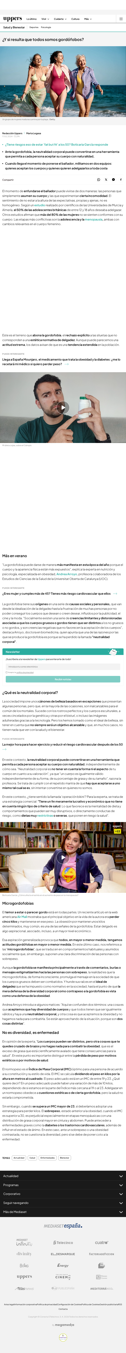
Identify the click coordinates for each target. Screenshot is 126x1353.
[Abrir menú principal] (121, 18)
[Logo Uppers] (24, 1277)
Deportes (34, 27)
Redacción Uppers (12, 133)
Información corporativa (25, 1304)
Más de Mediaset (15, 1212)
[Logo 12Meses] (101, 1277)
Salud (32, 1158)
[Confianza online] (63, 1340)
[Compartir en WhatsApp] (99, 180)
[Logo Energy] (63, 1265)
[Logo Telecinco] (63, 1242)
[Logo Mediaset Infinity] (24, 1242)
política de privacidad (25, 672)
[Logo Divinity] (24, 1254)
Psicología (46, 27)
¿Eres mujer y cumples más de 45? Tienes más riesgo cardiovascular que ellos (56, 593)
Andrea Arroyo (66, 574)
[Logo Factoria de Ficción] (101, 1254)
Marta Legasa (33, 133)
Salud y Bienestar (14, 27)
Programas (11, 1185)
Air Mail (22, 917)
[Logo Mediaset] (63, 1228)
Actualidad (19, 1158)
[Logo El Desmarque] (63, 1254)
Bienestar (64, 1158)
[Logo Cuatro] (101, 1242)
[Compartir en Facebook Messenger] (113, 180)
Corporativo (11, 1194)
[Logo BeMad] (101, 1265)
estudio (39, 205)
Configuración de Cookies (69, 1304)
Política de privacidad (47, 1304)
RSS (120, 1304)
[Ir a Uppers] (12, 19)
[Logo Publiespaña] (63, 1288)
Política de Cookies (91, 1304)
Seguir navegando (16, 1203)
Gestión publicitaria (109, 1304)
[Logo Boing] (24, 1265)
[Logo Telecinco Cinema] (63, 1277)
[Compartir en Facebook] (121, 180)
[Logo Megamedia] (64, 1325)
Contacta (63, 1309)
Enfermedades (48, 1158)
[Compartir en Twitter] (106, 180)
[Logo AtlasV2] (24, 1288)
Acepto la (21, 672)
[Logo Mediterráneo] (101, 1288)
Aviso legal (9, 1304)
